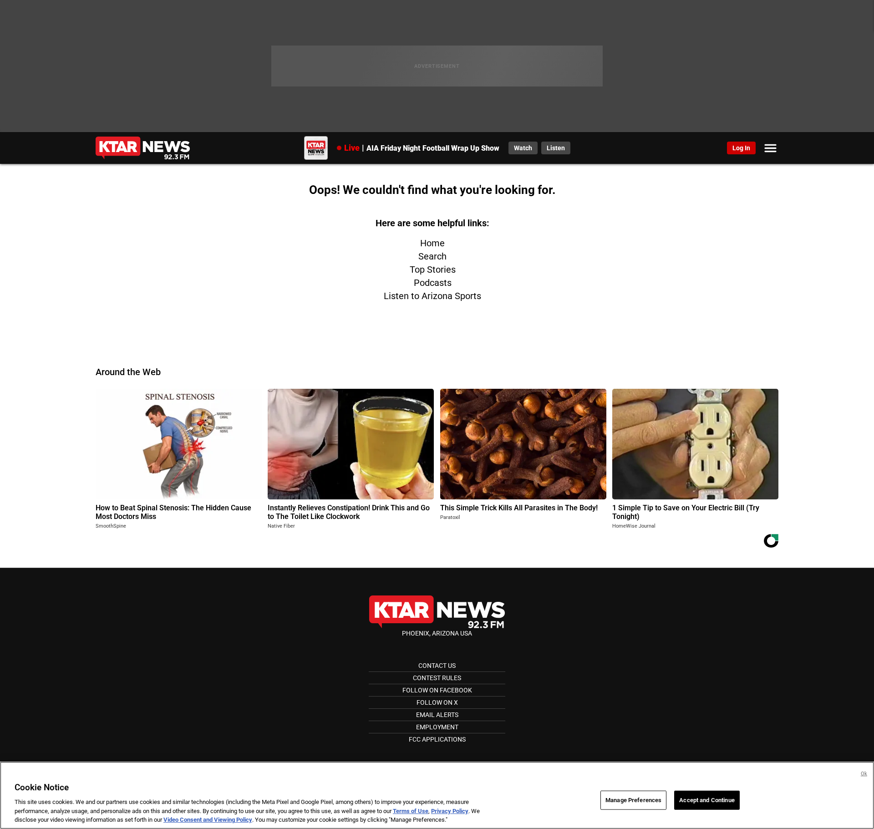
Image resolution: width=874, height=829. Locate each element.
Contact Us (437, 665)
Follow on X (437, 702)
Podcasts (433, 282)
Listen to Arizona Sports (432, 295)
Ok (864, 774)
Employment (437, 727)
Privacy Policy (449, 811)
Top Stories (433, 269)
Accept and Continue (706, 800)
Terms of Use (410, 811)
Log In (741, 148)
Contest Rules (437, 678)
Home (432, 243)
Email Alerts (437, 714)
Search (432, 256)
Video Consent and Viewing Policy (207, 819)
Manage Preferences (633, 800)
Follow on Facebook (437, 690)
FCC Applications (437, 739)
